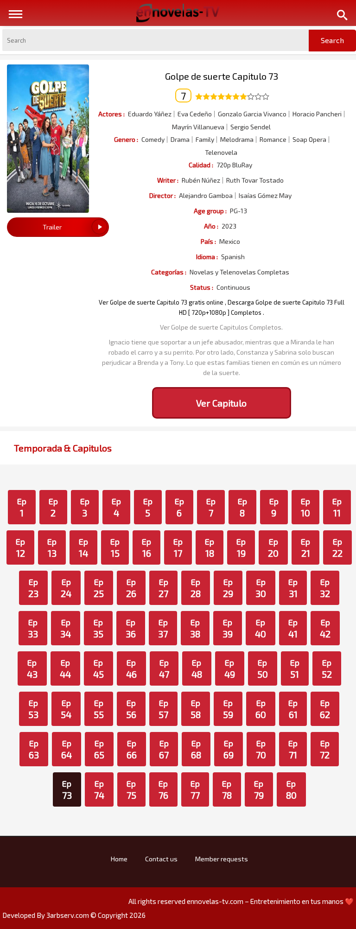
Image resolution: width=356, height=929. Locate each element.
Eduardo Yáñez (150, 114)
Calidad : (201, 165)
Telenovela (221, 152)
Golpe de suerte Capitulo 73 (221, 76)
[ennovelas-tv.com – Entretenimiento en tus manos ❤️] (178, 12)
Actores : (111, 114)
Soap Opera (309, 139)
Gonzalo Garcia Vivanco (252, 114)
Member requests (221, 859)
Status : (201, 287)
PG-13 (238, 211)
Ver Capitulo (221, 402)
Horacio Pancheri (317, 114)
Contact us (161, 859)
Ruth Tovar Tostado (255, 180)
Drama (180, 139)
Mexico (229, 241)
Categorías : (168, 272)
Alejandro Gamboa (206, 195)
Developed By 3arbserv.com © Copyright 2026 (74, 915)
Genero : (126, 139)
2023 (229, 226)
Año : (211, 226)
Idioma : (207, 257)
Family (205, 139)
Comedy (153, 139)
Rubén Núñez (201, 180)
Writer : (167, 180)
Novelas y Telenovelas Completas (239, 272)
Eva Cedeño (195, 114)
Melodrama (237, 139)
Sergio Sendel (250, 127)
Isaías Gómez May (265, 195)
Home (119, 859)
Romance (273, 139)
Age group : (210, 211)
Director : (162, 195)
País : (208, 241)
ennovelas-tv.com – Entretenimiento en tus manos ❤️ (270, 901)
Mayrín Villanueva (198, 127)
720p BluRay (234, 165)
